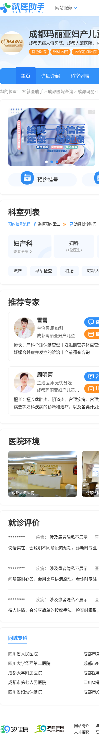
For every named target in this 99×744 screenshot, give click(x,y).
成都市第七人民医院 (27, 682)
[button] (46, 162)
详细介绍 (50, 76)
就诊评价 (24, 522)
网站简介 (81, 726)
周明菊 (45, 375)
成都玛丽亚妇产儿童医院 (60, 336)
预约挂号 (47, 180)
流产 (17, 271)
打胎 (69, 271)
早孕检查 (43, 271)
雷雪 (42, 320)
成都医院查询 (60, 91)
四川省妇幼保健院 (25, 692)
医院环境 (24, 441)
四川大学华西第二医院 (29, 663)
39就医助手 (32, 91)
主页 (25, 76)
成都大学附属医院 (25, 673)
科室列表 (79, 76)
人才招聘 (81, 732)
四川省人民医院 (23, 654)
